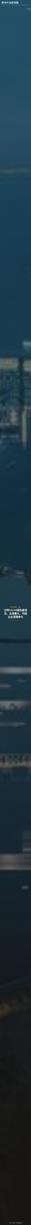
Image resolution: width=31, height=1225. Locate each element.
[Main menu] (28, 9)
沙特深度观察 (13, 607)
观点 (19, 607)
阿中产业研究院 (10, 2)
